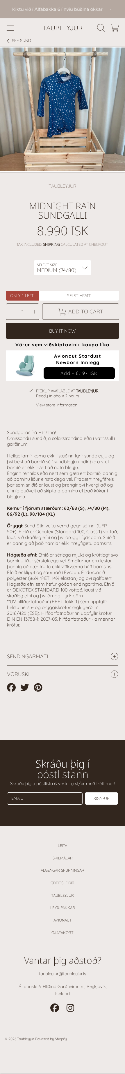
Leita (62, 845)
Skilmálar (63, 858)
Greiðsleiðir (62, 882)
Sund (21, 40)
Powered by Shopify (51, 1039)
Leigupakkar (62, 907)
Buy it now (62, 331)
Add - (79, 373)
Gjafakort (62, 932)
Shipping (51, 244)
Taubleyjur (62, 895)
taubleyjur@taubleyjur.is (62, 973)
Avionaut (62, 920)
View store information (56, 405)
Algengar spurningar (62, 870)
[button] (10, 28)
